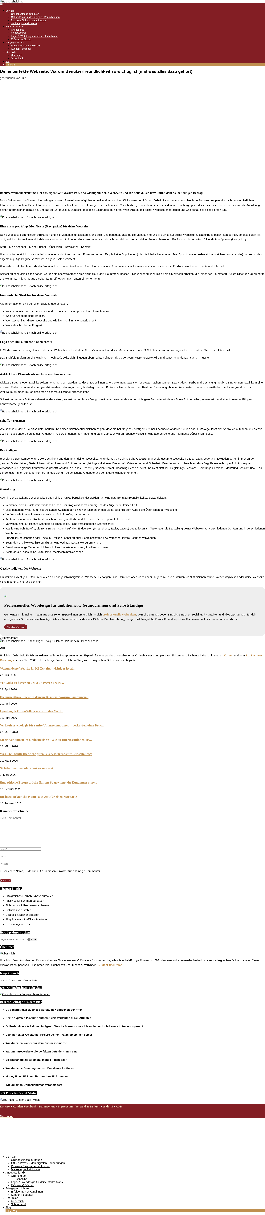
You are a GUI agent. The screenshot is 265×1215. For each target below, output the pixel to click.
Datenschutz (47, 1106)
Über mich (16, 55)
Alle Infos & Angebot (15, 627)
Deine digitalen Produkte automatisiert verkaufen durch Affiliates (48, 1018)
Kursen (228, 655)
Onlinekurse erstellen (18, 910)
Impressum (65, 1106)
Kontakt (5, 1106)
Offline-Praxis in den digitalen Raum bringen (35, 17)
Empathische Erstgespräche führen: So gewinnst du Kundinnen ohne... (48, 782)
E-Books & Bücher (21, 39)
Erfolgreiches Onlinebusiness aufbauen (29, 896)
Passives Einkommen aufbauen (28, 20)
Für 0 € (11, 65)
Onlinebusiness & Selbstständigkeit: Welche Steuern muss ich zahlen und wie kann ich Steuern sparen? (74, 1026)
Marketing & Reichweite (24, 23)
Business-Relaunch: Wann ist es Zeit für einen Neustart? (38, 796)
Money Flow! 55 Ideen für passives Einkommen (37, 1076)
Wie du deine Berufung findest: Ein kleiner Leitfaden (40, 1068)
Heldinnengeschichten (19, 924)
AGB (119, 1106)
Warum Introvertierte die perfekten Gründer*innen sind (42, 1051)
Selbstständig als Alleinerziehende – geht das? (36, 1059)
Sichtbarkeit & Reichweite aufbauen (27, 905)
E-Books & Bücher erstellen (22, 914)
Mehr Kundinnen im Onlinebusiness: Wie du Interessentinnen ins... (46, 739)
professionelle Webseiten (119, 614)
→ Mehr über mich (110, 964)
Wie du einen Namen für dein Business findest (36, 1043)
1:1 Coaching (18, 33)
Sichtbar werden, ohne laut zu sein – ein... (28, 768)
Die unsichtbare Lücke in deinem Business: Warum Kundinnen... (44, 697)
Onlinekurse (17, 29)
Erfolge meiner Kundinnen (25, 45)
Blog (8, 61)
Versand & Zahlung (87, 1106)
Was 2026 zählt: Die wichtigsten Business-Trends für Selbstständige (46, 754)
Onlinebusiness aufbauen (25, 14)
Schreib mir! (17, 58)
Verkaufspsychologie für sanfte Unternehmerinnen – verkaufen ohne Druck (52, 725)
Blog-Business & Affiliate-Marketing (27, 919)
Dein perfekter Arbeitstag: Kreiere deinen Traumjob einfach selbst (49, 1034)
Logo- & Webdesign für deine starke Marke (34, 36)
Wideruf (108, 1106)
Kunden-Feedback (21, 48)
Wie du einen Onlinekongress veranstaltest (34, 1084)
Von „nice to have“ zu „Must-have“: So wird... (32, 682)
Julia (23, 78)
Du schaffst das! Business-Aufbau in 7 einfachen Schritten (44, 1009)
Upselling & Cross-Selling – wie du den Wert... (31, 711)
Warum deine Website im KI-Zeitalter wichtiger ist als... (38, 668)
